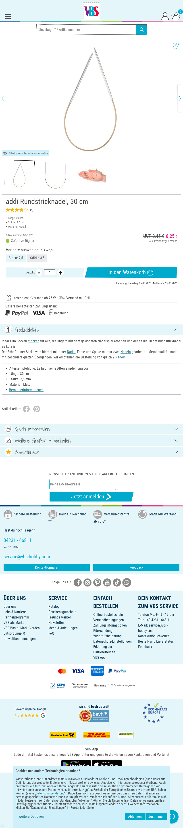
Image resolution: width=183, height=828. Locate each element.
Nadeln (126, 352)
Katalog (54, 606)
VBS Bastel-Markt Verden (22, 628)
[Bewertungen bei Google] (30, 713)
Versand (172, 241)
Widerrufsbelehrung (107, 636)
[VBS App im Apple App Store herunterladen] (107, 764)
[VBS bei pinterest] (97, 582)
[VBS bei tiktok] (116, 582)
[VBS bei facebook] (77, 582)
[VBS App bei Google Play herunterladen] (76, 764)
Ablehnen (135, 816)
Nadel (71, 352)
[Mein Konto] (165, 16)
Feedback (136, 567)
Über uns (10, 606)
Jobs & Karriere (15, 612)
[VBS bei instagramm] (87, 582)
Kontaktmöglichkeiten (154, 636)
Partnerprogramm (16, 617)
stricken (33, 341)
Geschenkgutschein (62, 612)
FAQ (51, 633)
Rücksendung (102, 631)
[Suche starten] (141, 29)
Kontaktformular (46, 567)
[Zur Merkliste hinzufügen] (175, 46)
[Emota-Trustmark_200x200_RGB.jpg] (154, 713)
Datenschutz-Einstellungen (112, 641)
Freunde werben (60, 617)
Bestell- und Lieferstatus (156, 641)
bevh (94, 706)
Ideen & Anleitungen (63, 628)
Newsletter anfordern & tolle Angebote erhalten (91, 474)
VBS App (99, 657)
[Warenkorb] (176, 16)
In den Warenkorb (127, 272)
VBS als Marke (14, 622)
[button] (7, 98)
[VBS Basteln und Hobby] (91, 11)
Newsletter (56, 622)
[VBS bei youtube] (107, 582)
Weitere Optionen (31, 816)
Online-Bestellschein (108, 614)
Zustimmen (156, 816)
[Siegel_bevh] (94, 715)
